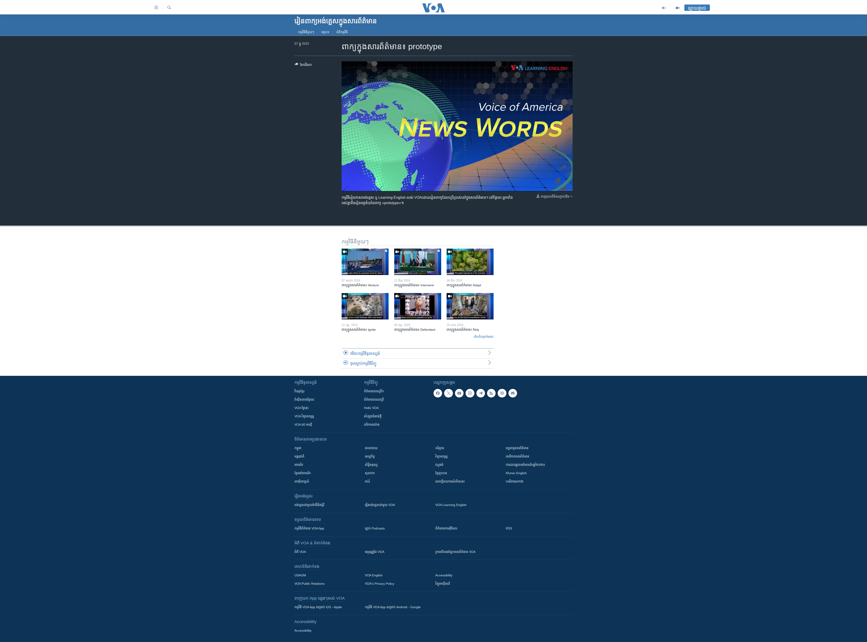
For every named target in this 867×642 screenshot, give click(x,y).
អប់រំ (367, 481)
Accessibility (443, 575)
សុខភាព (370, 473)
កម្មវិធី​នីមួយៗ (306, 32)
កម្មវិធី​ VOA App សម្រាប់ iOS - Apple (318, 607)
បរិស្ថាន (439, 448)
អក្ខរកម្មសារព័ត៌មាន (517, 448)
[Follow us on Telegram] (480, 393)
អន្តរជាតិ (299, 456)
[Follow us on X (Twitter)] (448, 393)
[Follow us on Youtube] (459, 393)
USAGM (300, 575)
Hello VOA (371, 408)
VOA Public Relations (309, 583)
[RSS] (491, 393)
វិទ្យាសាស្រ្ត (441, 456)
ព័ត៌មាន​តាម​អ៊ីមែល (446, 528)
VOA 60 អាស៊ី (303, 424)
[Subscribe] (512, 393)
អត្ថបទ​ (325, 32)
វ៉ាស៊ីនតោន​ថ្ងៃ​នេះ (304, 399)
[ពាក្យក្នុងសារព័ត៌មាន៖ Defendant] (417, 306)
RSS (509, 528)
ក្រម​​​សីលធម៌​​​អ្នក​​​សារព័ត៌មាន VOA (455, 552)
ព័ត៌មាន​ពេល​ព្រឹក (374, 391)
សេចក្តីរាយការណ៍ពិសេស (450, 481)
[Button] (303, 65)
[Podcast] (502, 393)
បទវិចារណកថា (514, 481)
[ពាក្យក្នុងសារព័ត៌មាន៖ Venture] (365, 262)
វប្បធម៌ (439, 464)
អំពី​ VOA (300, 552)
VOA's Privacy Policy (379, 583)
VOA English (373, 575)
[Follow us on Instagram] (470, 393)
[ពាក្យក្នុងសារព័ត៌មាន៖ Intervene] (417, 262)
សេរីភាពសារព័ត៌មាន (517, 456)
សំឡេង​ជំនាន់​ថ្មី (373, 416)
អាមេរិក (298, 464)
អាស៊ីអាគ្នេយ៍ (301, 481)
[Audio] (664, 8)
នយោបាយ (371, 448)
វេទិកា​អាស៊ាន (372, 424)
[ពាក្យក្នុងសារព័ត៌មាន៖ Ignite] (365, 306)
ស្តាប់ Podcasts (375, 528)
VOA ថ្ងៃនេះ (301, 408)
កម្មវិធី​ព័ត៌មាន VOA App (309, 528)
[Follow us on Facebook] (438, 393)
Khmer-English (516, 473)
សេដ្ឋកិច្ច (370, 456)
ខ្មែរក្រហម (441, 473)
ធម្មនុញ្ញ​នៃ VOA (374, 552)
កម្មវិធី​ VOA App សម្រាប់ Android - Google (393, 607)
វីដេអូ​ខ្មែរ (299, 391)
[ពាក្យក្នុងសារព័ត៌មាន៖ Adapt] (470, 262)
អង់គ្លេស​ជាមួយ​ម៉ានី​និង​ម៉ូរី (309, 505)
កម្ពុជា (297, 448)
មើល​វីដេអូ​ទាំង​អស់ (484, 336)
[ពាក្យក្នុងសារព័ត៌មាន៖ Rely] (470, 306)
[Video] (677, 8)
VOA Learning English (450, 505)
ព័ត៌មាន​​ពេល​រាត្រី (374, 399)
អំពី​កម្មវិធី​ (342, 32)
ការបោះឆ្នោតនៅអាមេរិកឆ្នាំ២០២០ (525, 464)
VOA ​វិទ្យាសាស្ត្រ (304, 416)
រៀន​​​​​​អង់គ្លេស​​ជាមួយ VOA (380, 505)
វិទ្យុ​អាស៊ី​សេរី (442, 583)
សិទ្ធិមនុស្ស (371, 464)
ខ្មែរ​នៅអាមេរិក (302, 473)
